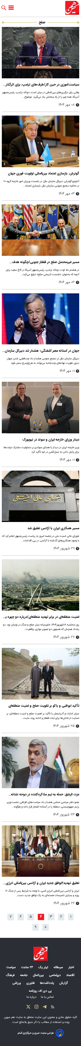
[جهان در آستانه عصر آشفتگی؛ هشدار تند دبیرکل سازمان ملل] (40, 318)
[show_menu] (11, 8)
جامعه (24, 975)
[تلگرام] (44, 1007)
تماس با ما (48, 997)
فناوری (31, 983)
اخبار (71, 967)
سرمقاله (59, 967)
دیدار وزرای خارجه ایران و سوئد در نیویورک (50, 440)
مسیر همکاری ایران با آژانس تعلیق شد (53, 528)
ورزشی (17, 983)
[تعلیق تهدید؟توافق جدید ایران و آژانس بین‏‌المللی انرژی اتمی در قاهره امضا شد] (40, 851)
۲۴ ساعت (27, 967)
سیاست (11, 967)
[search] (3, 8)
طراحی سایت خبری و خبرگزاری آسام (36, 1033)
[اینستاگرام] (36, 1007)
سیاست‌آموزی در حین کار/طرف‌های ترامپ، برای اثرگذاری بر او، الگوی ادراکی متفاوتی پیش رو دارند (41, 85)
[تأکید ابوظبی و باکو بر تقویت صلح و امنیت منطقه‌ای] (40, 673)
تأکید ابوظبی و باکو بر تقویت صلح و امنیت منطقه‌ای (43, 706)
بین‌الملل (39, 975)
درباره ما (32, 997)
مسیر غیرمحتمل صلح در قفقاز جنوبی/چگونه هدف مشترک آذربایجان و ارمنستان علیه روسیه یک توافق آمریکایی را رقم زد (45, 262)
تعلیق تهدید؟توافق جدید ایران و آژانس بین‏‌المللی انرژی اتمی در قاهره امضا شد (42, 883)
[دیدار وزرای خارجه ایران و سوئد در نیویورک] (40, 407)
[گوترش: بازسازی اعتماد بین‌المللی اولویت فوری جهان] (40, 141)
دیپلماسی (55, 975)
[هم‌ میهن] (40, 954)
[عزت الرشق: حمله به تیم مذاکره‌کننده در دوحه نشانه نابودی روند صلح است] (40, 762)
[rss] (52, 1007)
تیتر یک (43, 967)
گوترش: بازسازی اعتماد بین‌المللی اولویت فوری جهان (43, 173)
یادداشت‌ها (47, 983)
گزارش (64, 983)
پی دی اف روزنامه (40, 991)
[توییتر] (28, 1007)
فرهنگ (11, 975)
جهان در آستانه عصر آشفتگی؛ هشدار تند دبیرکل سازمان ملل (42, 351)
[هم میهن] (72, 8)
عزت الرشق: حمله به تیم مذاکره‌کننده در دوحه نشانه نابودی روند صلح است (45, 794)
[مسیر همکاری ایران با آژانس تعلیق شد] (40, 496)
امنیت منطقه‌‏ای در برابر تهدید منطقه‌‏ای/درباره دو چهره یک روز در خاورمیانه (40, 617)
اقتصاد (70, 975)
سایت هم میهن (13, 1017)
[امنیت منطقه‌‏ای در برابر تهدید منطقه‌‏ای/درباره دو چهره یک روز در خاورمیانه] (40, 585)
